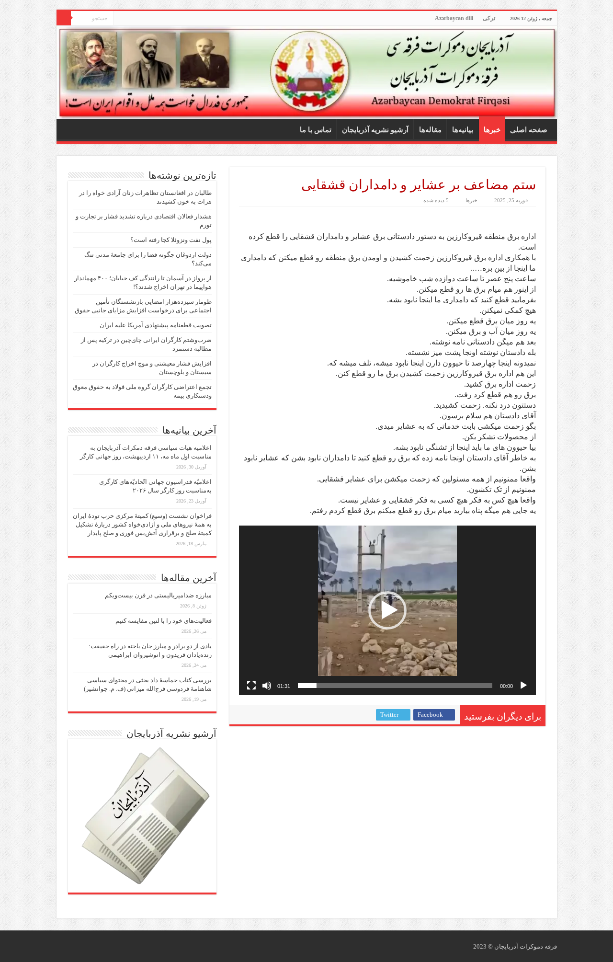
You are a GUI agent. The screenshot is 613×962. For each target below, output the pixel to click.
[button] (387, 610)
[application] (387, 610)
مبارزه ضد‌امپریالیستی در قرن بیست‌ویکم (158, 595)
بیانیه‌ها (462, 130)
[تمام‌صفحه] (251, 685)
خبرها (492, 130)
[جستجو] (64, 18)
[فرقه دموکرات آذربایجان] (307, 72)
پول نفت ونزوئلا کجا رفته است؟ (171, 239)
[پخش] (523, 685)
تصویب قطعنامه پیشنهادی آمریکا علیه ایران (156, 325)
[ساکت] (267, 685)
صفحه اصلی (528, 130)
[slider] (395, 685)
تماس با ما (315, 130)
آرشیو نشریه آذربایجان (375, 130)
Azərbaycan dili (454, 18)
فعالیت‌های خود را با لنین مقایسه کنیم (163, 620)
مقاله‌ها (430, 130)
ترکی (489, 18)
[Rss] (121, 18)
